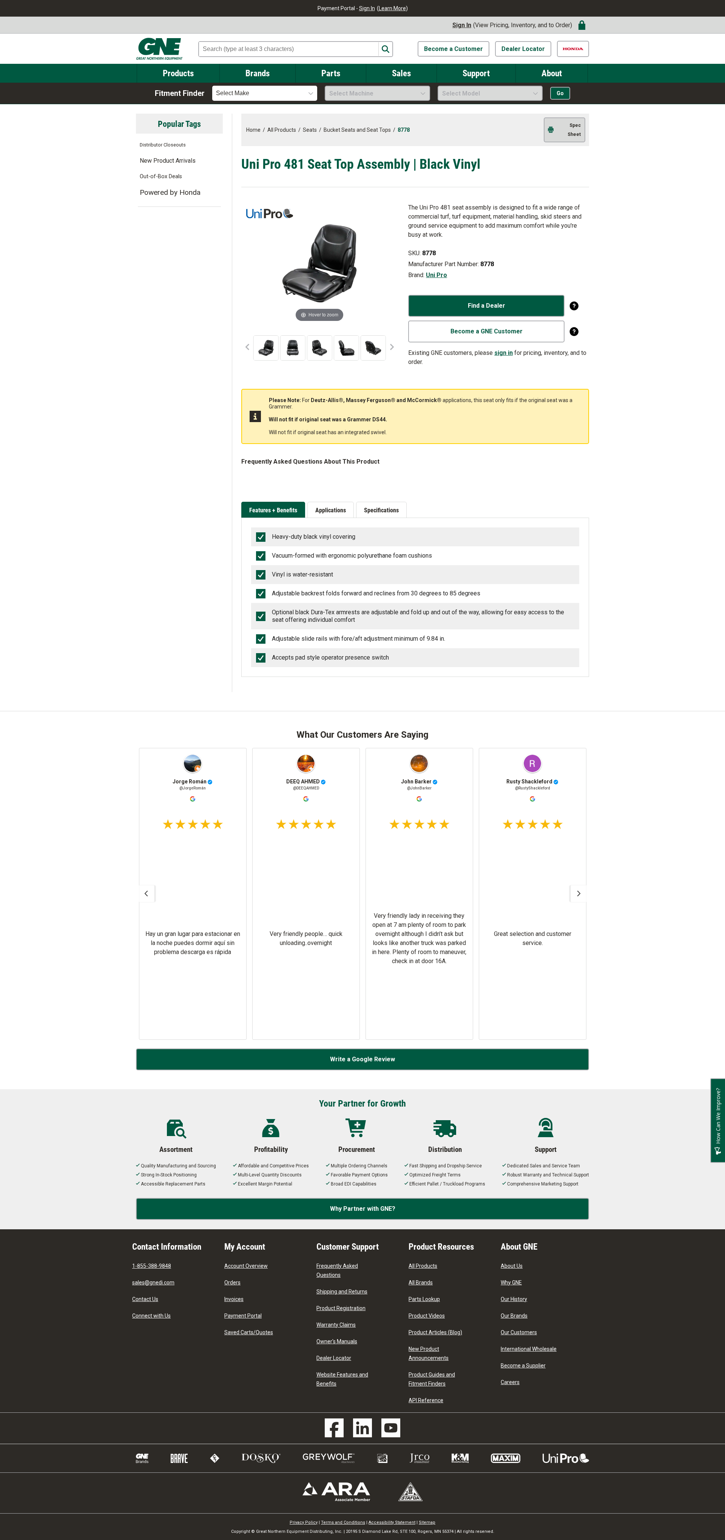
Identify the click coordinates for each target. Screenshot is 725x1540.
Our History (514, 1299)
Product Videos (427, 1316)
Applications (330, 510)
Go (560, 93)
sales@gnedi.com (153, 1282)
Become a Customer (453, 48)
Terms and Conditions (343, 1522)
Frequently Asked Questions (337, 1270)
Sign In (367, 8)
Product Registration (341, 1308)
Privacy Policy (304, 1522)
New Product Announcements (429, 1353)
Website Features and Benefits (342, 1379)
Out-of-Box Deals (161, 176)
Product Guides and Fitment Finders (432, 1379)
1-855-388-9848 (151, 1266)
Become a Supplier (523, 1366)
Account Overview (246, 1266)
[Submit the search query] (385, 49)
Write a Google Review (362, 1059)
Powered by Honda (170, 192)
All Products (423, 1266)
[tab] (274, 510)
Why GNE (511, 1282)
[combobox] (264, 93)
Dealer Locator (523, 48)
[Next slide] (579, 893)
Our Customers (519, 1332)
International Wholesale (529, 1349)
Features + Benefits (273, 510)
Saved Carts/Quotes (248, 1332)
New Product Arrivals (168, 160)
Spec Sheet (574, 130)
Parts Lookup (424, 1299)
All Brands (421, 1282)
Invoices (234, 1299)
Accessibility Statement (392, 1522)
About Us (512, 1266)
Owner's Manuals (336, 1341)
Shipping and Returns (341, 1292)
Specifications (381, 510)
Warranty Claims (336, 1325)
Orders (232, 1282)
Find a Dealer (486, 305)
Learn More (392, 8)
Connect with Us (151, 1316)
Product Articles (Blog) (435, 1332)
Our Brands (514, 1316)
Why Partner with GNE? (362, 1208)
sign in (503, 352)
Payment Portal (243, 1316)
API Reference (426, 1400)
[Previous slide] (146, 893)
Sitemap (427, 1522)
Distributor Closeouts (163, 145)
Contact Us (145, 1299)
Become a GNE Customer (486, 331)
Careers (510, 1382)
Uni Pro (436, 275)
